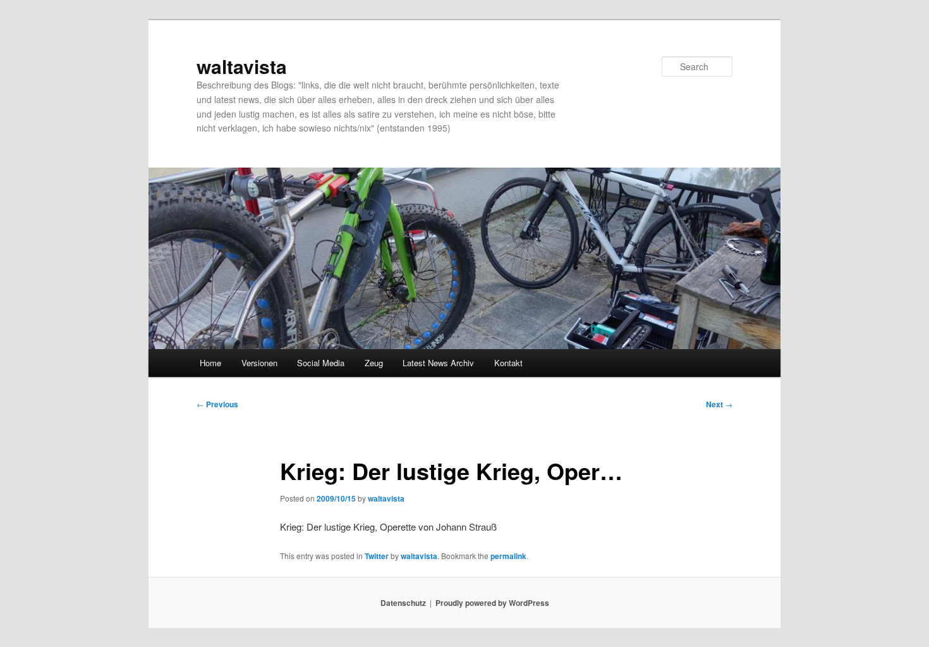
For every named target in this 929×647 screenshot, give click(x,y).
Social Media (320, 363)
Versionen (259, 363)
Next (719, 404)
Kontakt (508, 363)
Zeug (374, 363)
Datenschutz (403, 602)
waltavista (242, 66)
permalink (508, 556)
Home (210, 363)
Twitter (377, 556)
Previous (217, 404)
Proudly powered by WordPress (492, 602)
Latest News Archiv (438, 363)
